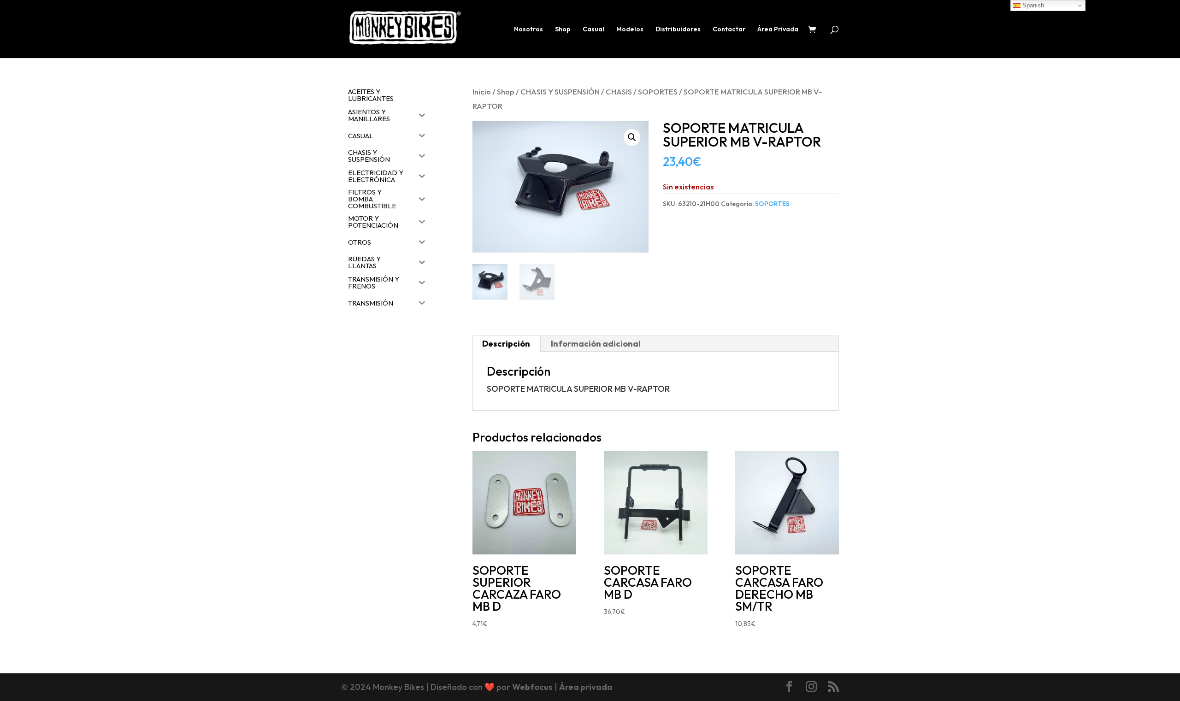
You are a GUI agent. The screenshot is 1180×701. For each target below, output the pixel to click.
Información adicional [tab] (596, 343)
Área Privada (777, 29)
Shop (563, 29)
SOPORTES (658, 91)
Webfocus (532, 687)
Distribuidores (678, 29)
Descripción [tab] (506, 343)
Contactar (729, 29)
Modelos (629, 29)
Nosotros (528, 29)
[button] (632, 137)
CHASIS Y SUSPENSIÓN (560, 91)
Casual (593, 29)
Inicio (481, 91)
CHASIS (619, 91)
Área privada (586, 687)
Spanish (1032, 5)
